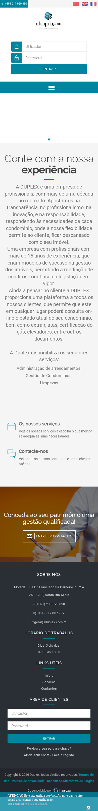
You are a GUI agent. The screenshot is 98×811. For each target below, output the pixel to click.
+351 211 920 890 (16, 3)
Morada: (20, 587)
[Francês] (93, 3)
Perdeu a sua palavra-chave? (49, 748)
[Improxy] (62, 790)
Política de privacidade (28, 781)
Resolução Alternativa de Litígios (70, 781)
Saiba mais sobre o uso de (27, 803)
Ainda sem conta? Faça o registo (49, 755)
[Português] (76, 3)
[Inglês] (84, 3)
